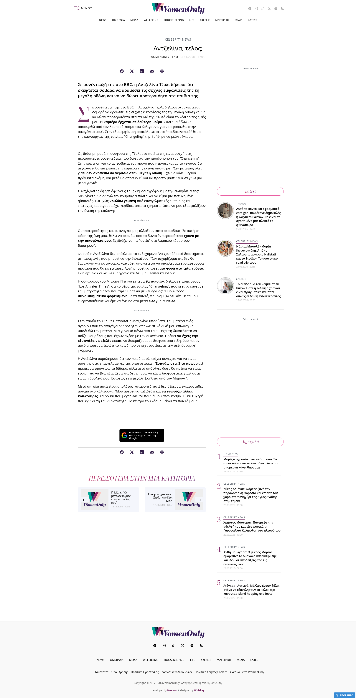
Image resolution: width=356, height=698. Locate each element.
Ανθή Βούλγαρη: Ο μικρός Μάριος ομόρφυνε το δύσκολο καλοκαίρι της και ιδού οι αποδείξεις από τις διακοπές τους (249, 558)
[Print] (162, 71)
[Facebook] (121, 71)
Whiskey (199, 690)
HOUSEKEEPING (174, 20)
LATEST (252, 20)
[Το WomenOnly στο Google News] (274, 9)
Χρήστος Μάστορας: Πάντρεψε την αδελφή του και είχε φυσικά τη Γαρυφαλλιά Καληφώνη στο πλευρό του (252, 526)
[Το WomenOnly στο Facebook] (248, 9)
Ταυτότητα (101, 672)
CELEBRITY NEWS (178, 39)
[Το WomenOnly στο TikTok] (261, 9)
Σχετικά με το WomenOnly (247, 672)
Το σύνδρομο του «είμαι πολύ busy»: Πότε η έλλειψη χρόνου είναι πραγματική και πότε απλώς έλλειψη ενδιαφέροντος (258, 290)
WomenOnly (178, 632)
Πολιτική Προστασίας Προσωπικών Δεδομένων (161, 672)
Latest (250, 191)
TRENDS (241, 203)
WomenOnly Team (164, 57)
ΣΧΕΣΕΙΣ (205, 20)
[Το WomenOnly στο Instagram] (255, 9)
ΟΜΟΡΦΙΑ (118, 20)
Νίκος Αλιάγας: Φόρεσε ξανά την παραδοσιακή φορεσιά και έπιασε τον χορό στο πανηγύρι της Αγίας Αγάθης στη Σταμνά (250, 495)
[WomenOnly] (178, 8)
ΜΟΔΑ (134, 20)
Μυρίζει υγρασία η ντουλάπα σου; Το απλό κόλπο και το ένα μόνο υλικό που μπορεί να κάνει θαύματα (251, 463)
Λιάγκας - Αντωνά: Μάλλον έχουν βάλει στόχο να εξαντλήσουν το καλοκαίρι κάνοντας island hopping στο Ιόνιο (251, 590)
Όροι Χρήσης (119, 672)
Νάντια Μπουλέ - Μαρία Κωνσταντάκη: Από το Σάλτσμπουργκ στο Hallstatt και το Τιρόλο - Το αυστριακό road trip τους (257, 254)
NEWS (102, 20)
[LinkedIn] (141, 71)
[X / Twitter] (131, 71)
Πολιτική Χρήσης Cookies (211, 672)
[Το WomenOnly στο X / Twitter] (268, 9)
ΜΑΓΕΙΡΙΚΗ (222, 20)
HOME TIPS (230, 454)
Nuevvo (172, 690)
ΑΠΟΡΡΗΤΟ (346, 695)
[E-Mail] (151, 71)
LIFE (191, 20)
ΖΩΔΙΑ (238, 20)
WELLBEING (151, 20)
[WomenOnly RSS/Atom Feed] (281, 9)
